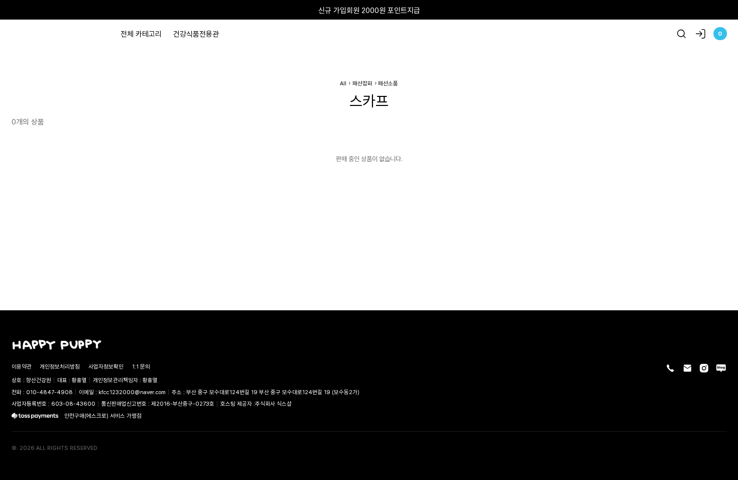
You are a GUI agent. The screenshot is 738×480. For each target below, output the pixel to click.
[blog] (721, 368)
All (343, 83)
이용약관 (22, 366)
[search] (681, 34)
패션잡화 (362, 83)
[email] (687, 368)
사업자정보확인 (106, 366)
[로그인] (700, 34)
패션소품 (388, 83)
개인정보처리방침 (60, 366)
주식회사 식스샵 (273, 403)
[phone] (670, 368)
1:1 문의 (141, 366)
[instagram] (704, 368)
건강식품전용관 (196, 34)
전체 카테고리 (141, 34)
